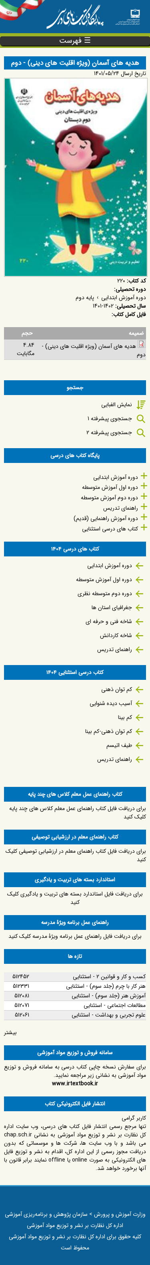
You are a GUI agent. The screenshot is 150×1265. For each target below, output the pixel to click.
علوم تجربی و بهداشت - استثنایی (109, 1015)
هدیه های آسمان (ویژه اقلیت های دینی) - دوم (94, 350)
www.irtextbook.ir (75, 1083)
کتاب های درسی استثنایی (110, 528)
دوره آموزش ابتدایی (123, 297)
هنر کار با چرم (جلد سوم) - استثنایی (106, 986)
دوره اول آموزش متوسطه (110, 487)
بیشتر (10, 1032)
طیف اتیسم (119, 745)
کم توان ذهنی (116, 689)
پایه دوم (85, 297)
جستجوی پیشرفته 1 (110, 418)
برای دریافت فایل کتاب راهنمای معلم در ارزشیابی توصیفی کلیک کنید (76, 855)
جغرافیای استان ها (112, 607)
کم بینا (125, 717)
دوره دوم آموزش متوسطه (109, 497)
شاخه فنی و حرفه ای (109, 621)
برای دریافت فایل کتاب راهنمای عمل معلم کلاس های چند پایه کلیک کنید (77, 812)
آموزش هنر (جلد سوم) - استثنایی (109, 995)
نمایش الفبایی (116, 404)
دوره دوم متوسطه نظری (105, 593)
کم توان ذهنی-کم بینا (108, 731)
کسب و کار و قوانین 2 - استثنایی (109, 976)
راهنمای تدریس (120, 508)
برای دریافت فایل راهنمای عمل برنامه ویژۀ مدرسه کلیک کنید (75, 936)
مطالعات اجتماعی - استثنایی (115, 1005)
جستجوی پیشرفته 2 (109, 432)
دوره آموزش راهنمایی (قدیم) (106, 518)
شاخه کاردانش (116, 635)
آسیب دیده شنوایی (111, 703)
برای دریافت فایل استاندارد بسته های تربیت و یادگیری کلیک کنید (75, 898)
